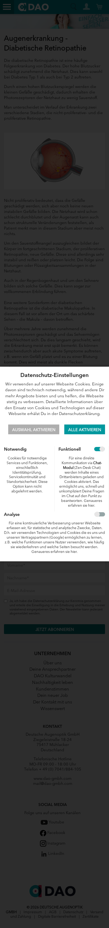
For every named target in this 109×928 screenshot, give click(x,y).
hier (91, 505)
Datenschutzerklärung (79, 413)
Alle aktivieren (84, 429)
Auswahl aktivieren (33, 429)
